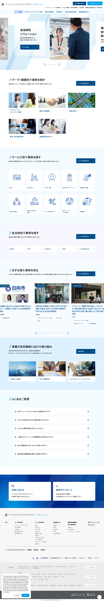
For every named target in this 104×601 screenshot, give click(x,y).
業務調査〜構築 (38, 533)
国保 (36, 525)
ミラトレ (35, 579)
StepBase (79, 585)
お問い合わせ (91, 525)
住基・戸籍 (37, 531)
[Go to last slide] (44, 64)
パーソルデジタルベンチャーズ (24, 568)
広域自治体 (55, 529)
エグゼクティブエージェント (37, 576)
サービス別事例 (65, 7)
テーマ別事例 (56, 7)
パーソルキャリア (71, 566)
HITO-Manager (53, 585)
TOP (6, 522)
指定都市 (55, 525)
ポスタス (65, 585)
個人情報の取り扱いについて (57, 558)
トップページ (48, 7)
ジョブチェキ (38, 574)
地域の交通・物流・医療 (39, 537)
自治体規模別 (74, 7)
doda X (62, 576)
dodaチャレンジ (56, 576)
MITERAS (60, 585)
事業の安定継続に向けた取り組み (94, 7)
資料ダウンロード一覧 (93, 522)
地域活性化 (17, 529)
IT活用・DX (70, 527)
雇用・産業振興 (18, 527)
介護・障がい (37, 527)
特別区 (54, 531)
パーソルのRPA (31, 585)
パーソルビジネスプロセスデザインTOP (15, 550)
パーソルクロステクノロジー (60, 566)
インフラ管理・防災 (38, 539)
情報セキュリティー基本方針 (71, 558)
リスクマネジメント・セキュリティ (74, 531)
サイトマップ (96, 558)
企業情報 (29, 550)
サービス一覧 (90, 576)
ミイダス (49, 576)
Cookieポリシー (82, 558)
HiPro (46, 579)
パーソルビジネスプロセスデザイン (47, 566)
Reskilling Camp (72, 585)
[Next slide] (59, 64)
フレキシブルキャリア (52, 574)
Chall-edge (60, 574)
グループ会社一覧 (90, 567)
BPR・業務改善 (71, 529)
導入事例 (81, 7)
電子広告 (90, 558)
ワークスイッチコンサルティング (42, 585)
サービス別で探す (39, 522)
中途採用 (42, 550)
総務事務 (37, 543)
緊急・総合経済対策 (19, 531)
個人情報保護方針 (44, 558)
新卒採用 (36, 550)
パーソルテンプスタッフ (34, 566)
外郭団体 (37, 535)
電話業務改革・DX (18, 533)
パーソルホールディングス (23, 566)
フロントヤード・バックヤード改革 (21, 525)
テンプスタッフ (31, 574)
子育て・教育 (37, 529)
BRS (45, 576)
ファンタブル (44, 574)
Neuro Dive (41, 579)
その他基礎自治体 (56, 533)
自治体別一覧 (56, 522)
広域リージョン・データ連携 (40, 541)
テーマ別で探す (19, 522)
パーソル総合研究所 (35, 568)
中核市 (54, 527)
